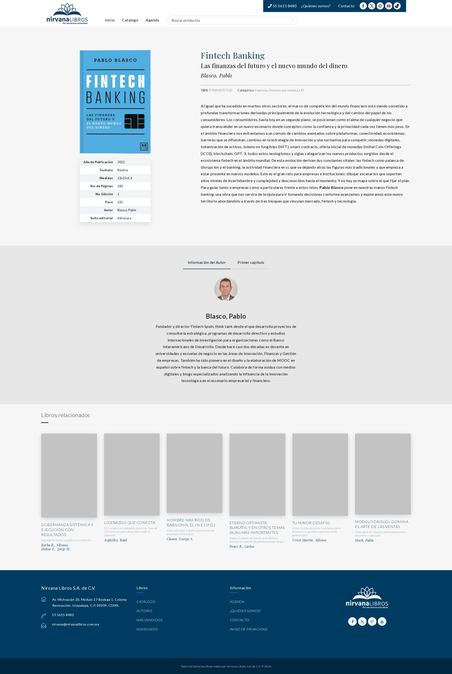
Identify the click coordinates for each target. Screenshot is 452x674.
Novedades (147, 629)
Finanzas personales (283, 90)
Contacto (346, 6)
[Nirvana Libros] (67, 13)
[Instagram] (380, 5)
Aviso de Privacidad (249, 629)
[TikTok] (397, 5)
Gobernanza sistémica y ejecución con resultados (67, 529)
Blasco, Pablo (216, 75)
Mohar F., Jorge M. (55, 549)
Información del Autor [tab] (207, 262)
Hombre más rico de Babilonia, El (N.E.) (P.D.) (191, 522)
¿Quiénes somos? (316, 6)
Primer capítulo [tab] (251, 262)
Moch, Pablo (364, 540)
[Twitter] (371, 5)
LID (301, 90)
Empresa (261, 90)
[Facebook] (363, 5)
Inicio (110, 20)
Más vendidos (149, 620)
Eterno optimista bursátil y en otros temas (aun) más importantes (257, 527)
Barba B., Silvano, (55, 545)
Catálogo (130, 20)
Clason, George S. (180, 539)
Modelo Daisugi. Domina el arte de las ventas (381, 524)
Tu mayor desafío (311, 522)
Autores (144, 611)
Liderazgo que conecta (129, 522)
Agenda (152, 20)
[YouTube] (388, 5)
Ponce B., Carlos (242, 546)
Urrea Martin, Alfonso (309, 540)
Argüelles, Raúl (115, 540)
